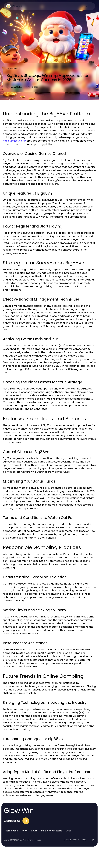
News (25, 830)
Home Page (11, 830)
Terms (84, 840)
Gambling (13, 68)
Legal (92, 840)
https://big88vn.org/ (14, 140)
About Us (67, 840)
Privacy (76, 840)
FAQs (34, 830)
